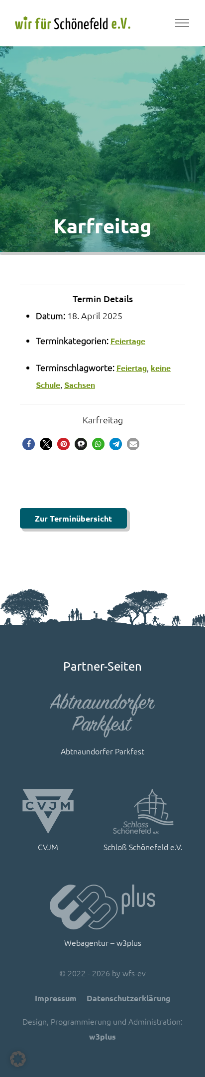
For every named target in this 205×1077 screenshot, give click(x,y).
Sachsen (79, 385)
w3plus (102, 1036)
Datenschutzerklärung (129, 998)
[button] (28, 444)
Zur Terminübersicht (73, 518)
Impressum (56, 998)
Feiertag (131, 368)
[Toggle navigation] (182, 23)
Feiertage (127, 342)
